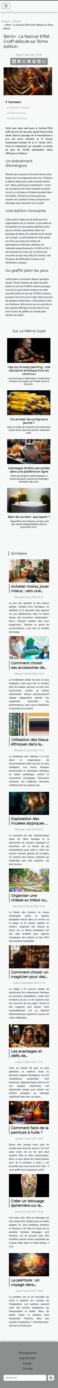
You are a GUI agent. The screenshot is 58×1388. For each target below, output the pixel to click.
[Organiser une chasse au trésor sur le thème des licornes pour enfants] (29, 880)
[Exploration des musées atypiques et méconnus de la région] (29, 803)
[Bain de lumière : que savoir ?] (28, 500)
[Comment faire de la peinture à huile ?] (29, 1112)
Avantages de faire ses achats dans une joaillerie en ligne (29, 469)
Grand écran (27, 1358)
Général (17, 21)
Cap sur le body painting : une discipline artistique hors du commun (29, 370)
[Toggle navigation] (6, 6)
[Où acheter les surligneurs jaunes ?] (28, 402)
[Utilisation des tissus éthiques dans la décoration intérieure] (29, 724)
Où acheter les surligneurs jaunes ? (29, 420)
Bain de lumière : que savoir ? (29, 517)
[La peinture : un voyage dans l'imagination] (29, 1264)
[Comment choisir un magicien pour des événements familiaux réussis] (29, 956)
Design (27, 1363)
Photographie (27, 1353)
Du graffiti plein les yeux (17, 118)
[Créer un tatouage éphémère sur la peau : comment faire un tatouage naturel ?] (29, 1185)
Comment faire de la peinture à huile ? (29, 1130)
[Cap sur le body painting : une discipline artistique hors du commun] (28, 350)
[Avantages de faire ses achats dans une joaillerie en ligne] (28, 451)
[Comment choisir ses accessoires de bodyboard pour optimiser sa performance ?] (29, 647)
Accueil (5, 21)
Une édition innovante (16, 113)
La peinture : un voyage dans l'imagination (25, 1284)
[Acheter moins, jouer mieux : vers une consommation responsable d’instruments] (29, 570)
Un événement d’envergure (18, 107)
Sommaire (14, 102)
